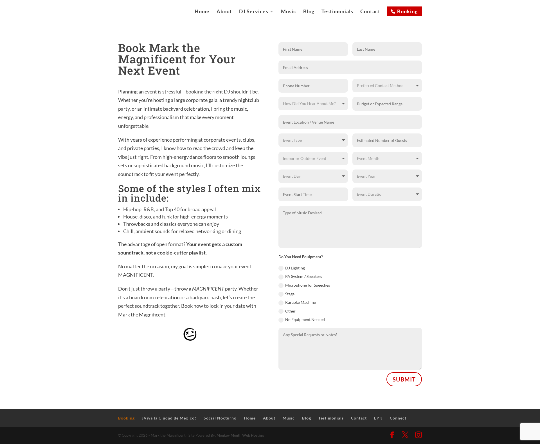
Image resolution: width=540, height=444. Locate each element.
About (224, 11)
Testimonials (337, 11)
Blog (308, 11)
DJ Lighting (295, 267)
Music (288, 11)
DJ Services (253, 11)
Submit (404, 379)
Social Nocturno (220, 418)
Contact (370, 11)
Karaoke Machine (300, 302)
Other (290, 311)
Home (202, 11)
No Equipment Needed (305, 319)
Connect (398, 418)
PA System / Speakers (303, 276)
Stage (289, 293)
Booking (407, 11)
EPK (378, 418)
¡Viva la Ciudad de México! (169, 418)
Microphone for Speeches (307, 285)
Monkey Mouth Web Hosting (240, 435)
